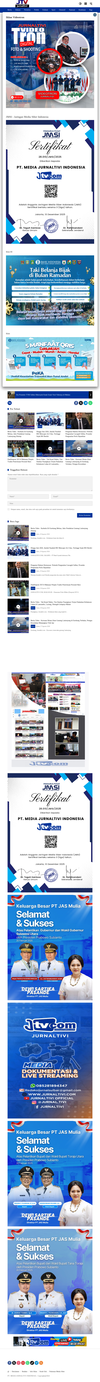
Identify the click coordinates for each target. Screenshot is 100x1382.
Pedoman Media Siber (57, 1371)
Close (95, 14)
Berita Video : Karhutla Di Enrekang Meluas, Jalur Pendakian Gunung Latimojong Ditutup (20, 434)
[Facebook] (76, 403)
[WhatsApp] (90, 403)
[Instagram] (18, 1363)
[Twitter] (81, 403)
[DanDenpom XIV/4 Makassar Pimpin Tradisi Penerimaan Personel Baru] (21, 448)
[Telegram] (86, 403)
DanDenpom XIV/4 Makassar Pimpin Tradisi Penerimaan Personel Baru (20, 460)
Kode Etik (43, 1371)
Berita (11, 426)
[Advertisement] (50, 652)
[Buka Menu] (85, 3)
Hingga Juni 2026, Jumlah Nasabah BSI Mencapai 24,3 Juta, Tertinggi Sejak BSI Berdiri (48, 434)
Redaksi (24, 1371)
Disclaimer (15, 1371)
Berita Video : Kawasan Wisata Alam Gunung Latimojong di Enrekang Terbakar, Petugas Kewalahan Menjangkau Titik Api (78, 461)
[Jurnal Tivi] (22, 3)
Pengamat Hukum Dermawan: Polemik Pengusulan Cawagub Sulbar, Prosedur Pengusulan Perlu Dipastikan (78, 434)
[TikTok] (32, 1363)
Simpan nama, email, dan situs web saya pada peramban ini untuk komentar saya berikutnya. (43, 509)
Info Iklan (33, 1371)
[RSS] (41, 1363)
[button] (80, 3)
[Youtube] (23, 1363)
